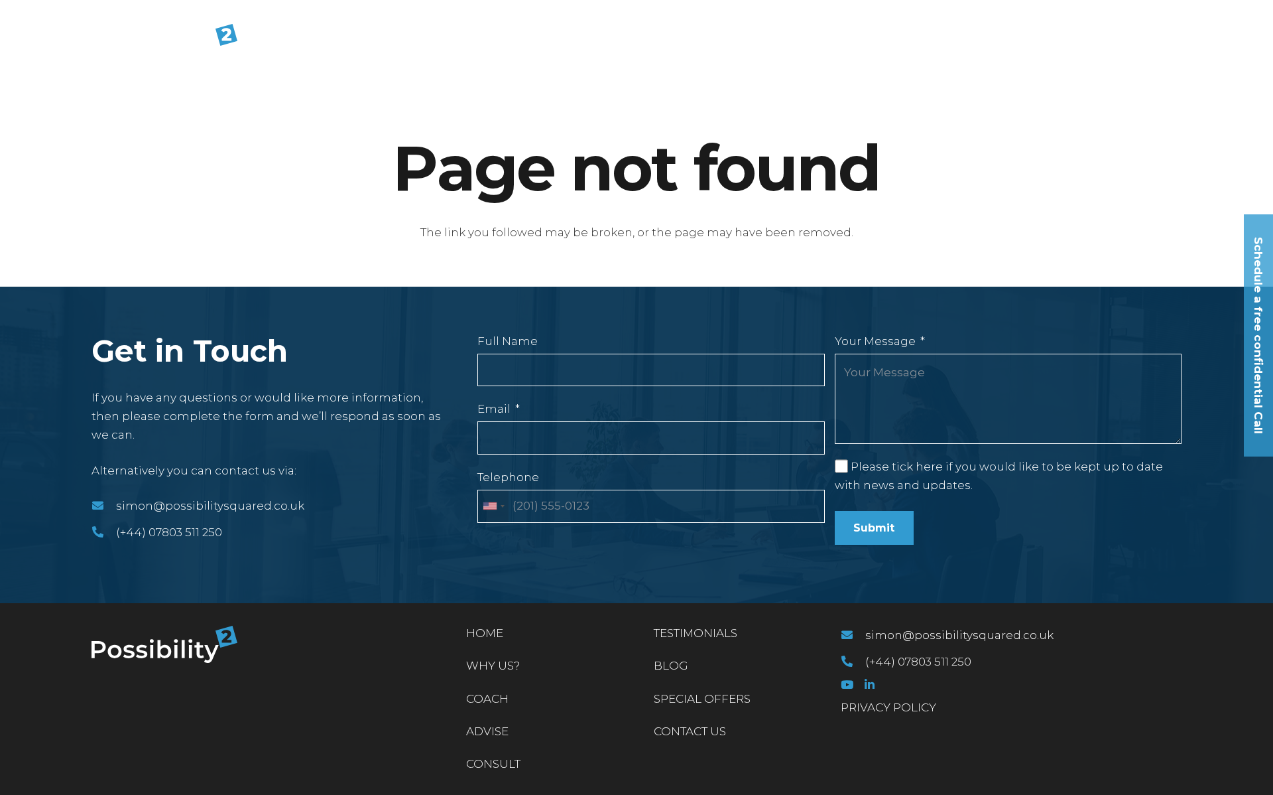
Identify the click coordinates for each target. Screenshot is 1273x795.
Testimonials (695, 633)
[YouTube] (847, 684)
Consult (493, 763)
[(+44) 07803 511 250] (103, 532)
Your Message (875, 341)
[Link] (164, 42)
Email (494, 408)
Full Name (507, 341)
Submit (873, 528)
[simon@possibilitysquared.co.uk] (103, 505)
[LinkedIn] (870, 684)
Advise (487, 731)
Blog (671, 665)
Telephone (508, 477)
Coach (487, 698)
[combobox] (493, 506)
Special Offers (702, 698)
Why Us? (493, 665)
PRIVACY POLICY (888, 707)
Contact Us (690, 731)
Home (484, 633)
